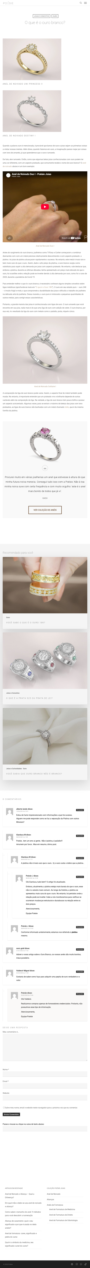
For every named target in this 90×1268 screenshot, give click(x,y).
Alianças (50, 1199)
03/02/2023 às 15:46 (27, 995)
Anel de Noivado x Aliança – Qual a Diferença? (19, 1196)
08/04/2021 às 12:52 (32, 878)
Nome (6, 1069)
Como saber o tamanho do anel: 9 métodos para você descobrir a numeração (23, 1214)
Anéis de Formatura (55, 1205)
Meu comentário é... (11, 1032)
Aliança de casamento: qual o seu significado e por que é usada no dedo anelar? (20, 1224)
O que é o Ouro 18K (44, 287)
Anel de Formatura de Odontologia (63, 1220)
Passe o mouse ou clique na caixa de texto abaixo (23, 1124)
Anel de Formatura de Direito (61, 1215)
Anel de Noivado (53, 1194)
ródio (67, 407)
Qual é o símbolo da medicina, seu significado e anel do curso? (19, 1244)
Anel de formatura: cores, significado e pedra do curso (21, 1235)
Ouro (55, 16)
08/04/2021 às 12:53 (27, 928)
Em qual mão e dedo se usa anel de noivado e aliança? (23, 1205)
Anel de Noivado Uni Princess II (23, 84)
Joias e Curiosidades (14, 769)
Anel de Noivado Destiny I (19, 136)
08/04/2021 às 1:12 (26, 859)
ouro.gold (20, 948)
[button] (85, 3)
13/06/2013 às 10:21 (22, 811)
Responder (80, 810)
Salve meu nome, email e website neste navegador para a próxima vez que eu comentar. (41, 1108)
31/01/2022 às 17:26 (22, 950)
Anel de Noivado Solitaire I (45, 386)
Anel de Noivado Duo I (45, 246)
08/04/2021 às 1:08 (22, 837)
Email (6, 1081)
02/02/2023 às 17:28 (22, 973)
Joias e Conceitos (41, 16)
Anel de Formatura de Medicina (62, 1209)
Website (6, 1093)
